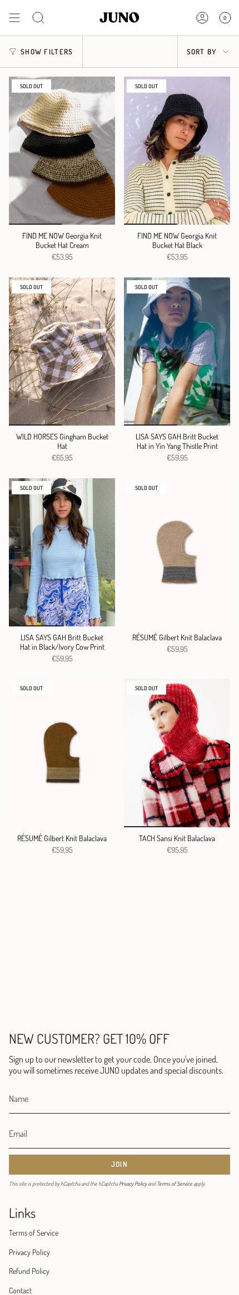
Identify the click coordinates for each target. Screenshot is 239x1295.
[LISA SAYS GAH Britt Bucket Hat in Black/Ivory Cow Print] (62, 552)
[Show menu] (14, 18)
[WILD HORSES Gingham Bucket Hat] (62, 351)
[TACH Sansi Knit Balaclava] (177, 753)
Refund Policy (29, 1271)
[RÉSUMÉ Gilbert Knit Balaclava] (177, 552)
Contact (20, 1290)
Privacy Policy (133, 1183)
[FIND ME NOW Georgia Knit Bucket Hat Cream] (62, 151)
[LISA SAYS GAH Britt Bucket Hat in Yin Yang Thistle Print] (177, 351)
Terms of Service (174, 1183)
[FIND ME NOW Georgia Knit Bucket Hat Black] (177, 151)
